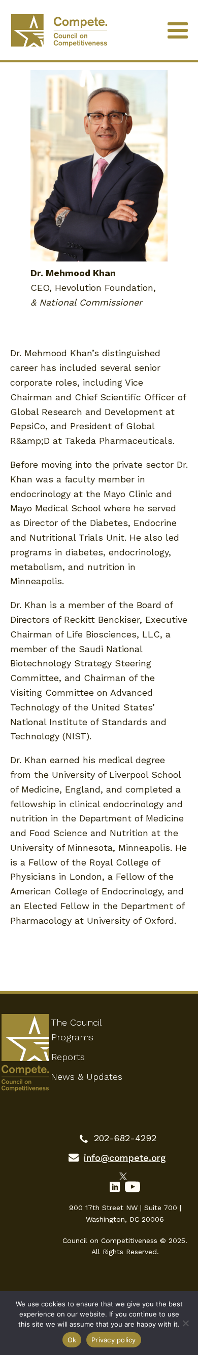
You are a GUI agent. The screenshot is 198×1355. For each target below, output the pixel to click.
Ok (72, 1340)
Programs (72, 1037)
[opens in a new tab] (125, 1175)
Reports (68, 1056)
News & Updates (86, 1076)
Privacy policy (113, 1340)
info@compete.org (125, 1157)
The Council (76, 1022)
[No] (185, 1323)
